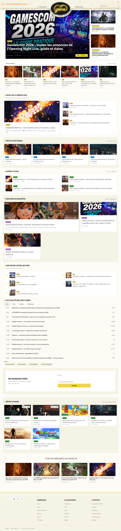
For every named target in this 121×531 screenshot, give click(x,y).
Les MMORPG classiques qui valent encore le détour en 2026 (30, 312)
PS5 (66, 507)
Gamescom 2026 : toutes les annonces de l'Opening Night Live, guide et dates (40, 47)
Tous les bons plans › (46, 364)
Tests (13, 304)
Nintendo (67, 513)
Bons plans (31, 304)
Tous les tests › (22, 364)
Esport (39, 517)
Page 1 (6, 361)
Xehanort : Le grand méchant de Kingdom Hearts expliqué (29, 335)
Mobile (66, 520)
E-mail (59, 375)
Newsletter (95, 510)
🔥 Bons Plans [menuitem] (78, 7)
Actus (38, 503)
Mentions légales (96, 513)
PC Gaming (40, 520)
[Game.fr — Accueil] (60, 8)
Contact (94, 507)
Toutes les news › (10, 364)
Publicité (94, 520)
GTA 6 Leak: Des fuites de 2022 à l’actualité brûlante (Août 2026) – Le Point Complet (37, 358)
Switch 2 (67, 517)
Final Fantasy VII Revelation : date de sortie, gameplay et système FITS (33, 317)
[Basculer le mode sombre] (118, 2)
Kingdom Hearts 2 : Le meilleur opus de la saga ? (26, 349)
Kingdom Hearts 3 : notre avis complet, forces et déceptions (30, 344)
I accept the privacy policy (66, 381)
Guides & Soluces (41, 510)
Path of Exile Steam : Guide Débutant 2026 (25, 353)
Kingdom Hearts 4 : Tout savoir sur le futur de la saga (28, 321)
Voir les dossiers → (111, 199)
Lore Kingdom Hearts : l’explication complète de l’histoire (29, 330)
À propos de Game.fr (97, 503)
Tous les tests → (112, 141)
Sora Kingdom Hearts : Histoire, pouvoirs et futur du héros (30, 339)
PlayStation (68, 503)
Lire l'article (82, 55)
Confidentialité (96, 517)
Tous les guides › (33, 364)
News (7, 304)
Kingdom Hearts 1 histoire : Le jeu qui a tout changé (27, 326)
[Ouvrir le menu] (2, 4)
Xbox (66, 510)
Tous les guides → (112, 171)
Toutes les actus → (112, 63)
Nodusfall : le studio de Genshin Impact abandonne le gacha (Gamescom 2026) (36, 308)
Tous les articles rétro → (109, 402)
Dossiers (21, 304)
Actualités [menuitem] (43, 7)
